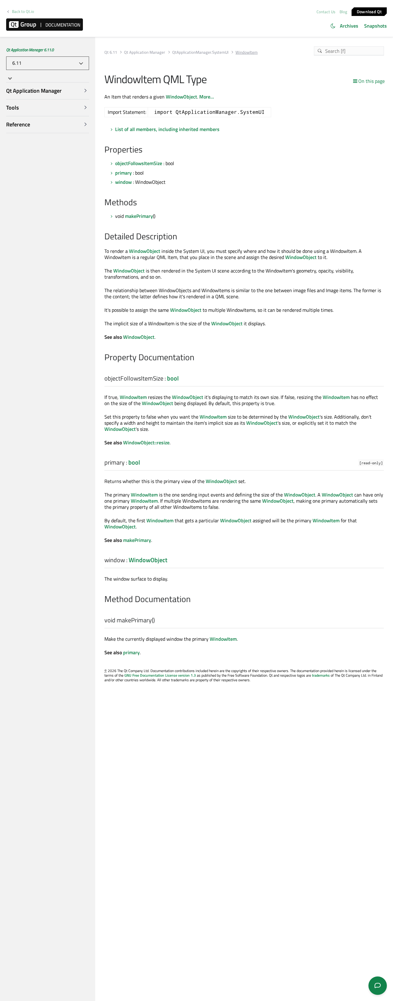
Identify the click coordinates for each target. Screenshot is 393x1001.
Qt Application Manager (144, 52)
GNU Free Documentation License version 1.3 (160, 675)
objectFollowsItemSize (138, 163)
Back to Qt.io (23, 12)
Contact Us (326, 12)
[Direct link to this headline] (145, 150)
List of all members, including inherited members (167, 129)
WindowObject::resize (146, 442)
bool (173, 378)
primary (123, 172)
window (123, 182)
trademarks (321, 675)
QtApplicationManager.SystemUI (200, 52)
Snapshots (375, 25)
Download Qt (369, 11)
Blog (343, 12)
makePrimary (139, 216)
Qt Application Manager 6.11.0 (30, 50)
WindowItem (133, 397)
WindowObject (181, 96)
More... (206, 96)
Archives (349, 25)
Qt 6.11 (110, 52)
